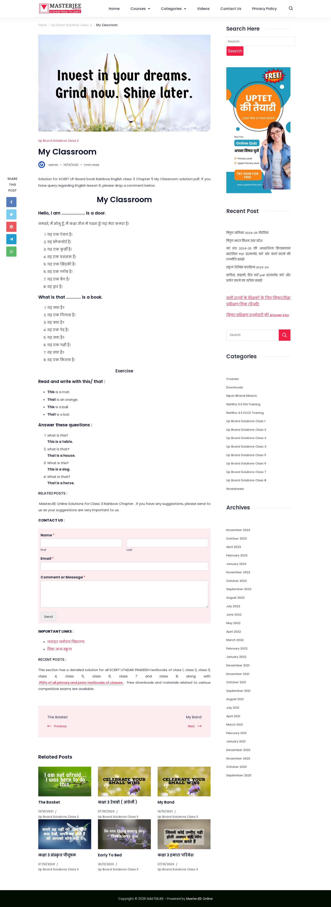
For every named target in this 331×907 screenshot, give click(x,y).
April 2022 (233, 631)
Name (47, 535)
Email (47, 558)
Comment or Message (63, 577)
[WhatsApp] (12, 251)
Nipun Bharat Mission (241, 396)
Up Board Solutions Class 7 (246, 472)
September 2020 (238, 775)
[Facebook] (12, 202)
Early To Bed (110, 855)
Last (129, 550)
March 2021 (234, 724)
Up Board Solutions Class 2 (246, 430)
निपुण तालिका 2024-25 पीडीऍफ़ (247, 233)
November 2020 (238, 758)
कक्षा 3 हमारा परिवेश (175, 855)
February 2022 (236, 648)
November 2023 (238, 530)
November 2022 (238, 572)
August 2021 (235, 699)
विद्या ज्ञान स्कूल (59, 649)
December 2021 (237, 665)
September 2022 (238, 589)
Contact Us (230, 8)
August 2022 (235, 598)
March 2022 (235, 640)
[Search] (284, 335)
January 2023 (236, 564)
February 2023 (236, 555)
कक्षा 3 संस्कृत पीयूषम (57, 855)
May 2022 (233, 623)
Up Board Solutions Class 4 (246, 446)
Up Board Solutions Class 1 (245, 421)
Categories (171, 8)
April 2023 (233, 547)
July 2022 (233, 606)
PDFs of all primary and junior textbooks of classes (81, 682)
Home (114, 8)
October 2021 (236, 682)
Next (191, 726)
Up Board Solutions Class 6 (246, 463)
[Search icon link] (291, 8)
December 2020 (238, 750)
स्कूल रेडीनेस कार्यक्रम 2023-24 (247, 267)
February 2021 (236, 733)
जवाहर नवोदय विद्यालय (65, 641)
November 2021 (237, 674)
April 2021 (233, 716)
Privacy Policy (264, 8)
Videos (203, 8)
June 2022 (234, 614)
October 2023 (236, 538)
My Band (194, 717)
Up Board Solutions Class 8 (246, 480)
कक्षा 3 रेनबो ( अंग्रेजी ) (117, 802)
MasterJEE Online (199, 898)
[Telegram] (12, 239)
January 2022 (236, 657)
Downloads (234, 387)
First (43, 550)
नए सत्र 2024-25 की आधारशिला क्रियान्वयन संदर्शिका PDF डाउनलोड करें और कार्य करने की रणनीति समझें (258, 254)
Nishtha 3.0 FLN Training (243, 404)
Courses (138, 8)
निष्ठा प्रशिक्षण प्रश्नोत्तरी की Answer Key (257, 315)
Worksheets (235, 489)
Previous (60, 726)
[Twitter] (12, 214)
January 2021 (235, 741)
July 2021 (232, 707)
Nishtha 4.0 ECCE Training (245, 413)
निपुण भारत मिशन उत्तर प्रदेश (244, 241)
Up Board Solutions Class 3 (58, 141)
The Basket (57, 717)
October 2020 (236, 767)
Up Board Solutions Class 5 (246, 455)
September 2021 (238, 691)
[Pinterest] (12, 227)
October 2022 (236, 581)
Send (48, 616)
